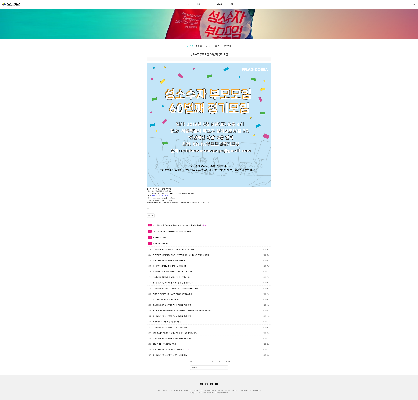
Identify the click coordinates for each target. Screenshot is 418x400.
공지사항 (190, 46)
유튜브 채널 (227, 46)
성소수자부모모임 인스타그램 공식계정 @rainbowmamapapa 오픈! (175, 288)
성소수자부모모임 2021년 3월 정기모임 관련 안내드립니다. (172, 338)
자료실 (220, 4)
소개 (188, 4)
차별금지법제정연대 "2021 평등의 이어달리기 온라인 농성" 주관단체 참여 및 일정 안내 (181, 255)
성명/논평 (199, 46)
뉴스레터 (208, 46)
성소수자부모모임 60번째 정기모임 (209, 54)
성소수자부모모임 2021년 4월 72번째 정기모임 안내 (170, 327)
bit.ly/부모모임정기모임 (160, 196)
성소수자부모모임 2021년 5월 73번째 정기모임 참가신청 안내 (173, 316)
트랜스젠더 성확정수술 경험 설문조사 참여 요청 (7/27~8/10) (172, 271)
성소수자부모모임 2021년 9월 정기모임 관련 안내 (169, 260)
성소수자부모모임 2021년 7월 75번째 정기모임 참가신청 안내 (173, 283)
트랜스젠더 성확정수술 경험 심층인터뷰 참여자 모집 (169, 266)
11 (229, 362)
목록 (151, 215)
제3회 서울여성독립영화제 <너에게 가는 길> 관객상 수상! (171, 277)
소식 (209, 4)
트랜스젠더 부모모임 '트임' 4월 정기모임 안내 (167, 322)
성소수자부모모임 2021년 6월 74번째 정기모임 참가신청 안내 (173, 305)
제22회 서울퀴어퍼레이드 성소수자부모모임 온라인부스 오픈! (172, 294)
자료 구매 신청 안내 (159, 237)
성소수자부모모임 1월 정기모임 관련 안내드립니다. (169, 349)
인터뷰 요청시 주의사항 (160, 243)
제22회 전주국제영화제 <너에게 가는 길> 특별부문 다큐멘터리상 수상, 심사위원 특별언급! (182, 310)
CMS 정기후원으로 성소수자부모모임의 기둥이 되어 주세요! (172, 231)
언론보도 (217, 46)
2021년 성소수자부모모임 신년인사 (164, 344)
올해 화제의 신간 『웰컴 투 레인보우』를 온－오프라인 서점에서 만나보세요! (178, 225)
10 (226, 362)
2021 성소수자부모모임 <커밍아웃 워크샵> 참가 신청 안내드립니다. (175, 333)
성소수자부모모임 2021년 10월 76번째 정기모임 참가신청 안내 (173, 249)
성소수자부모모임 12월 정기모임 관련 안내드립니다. (170, 355)
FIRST (191, 362)
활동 (198, 4)
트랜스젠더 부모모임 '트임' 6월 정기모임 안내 (167, 299)
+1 (205, 225)
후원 (231, 4)
